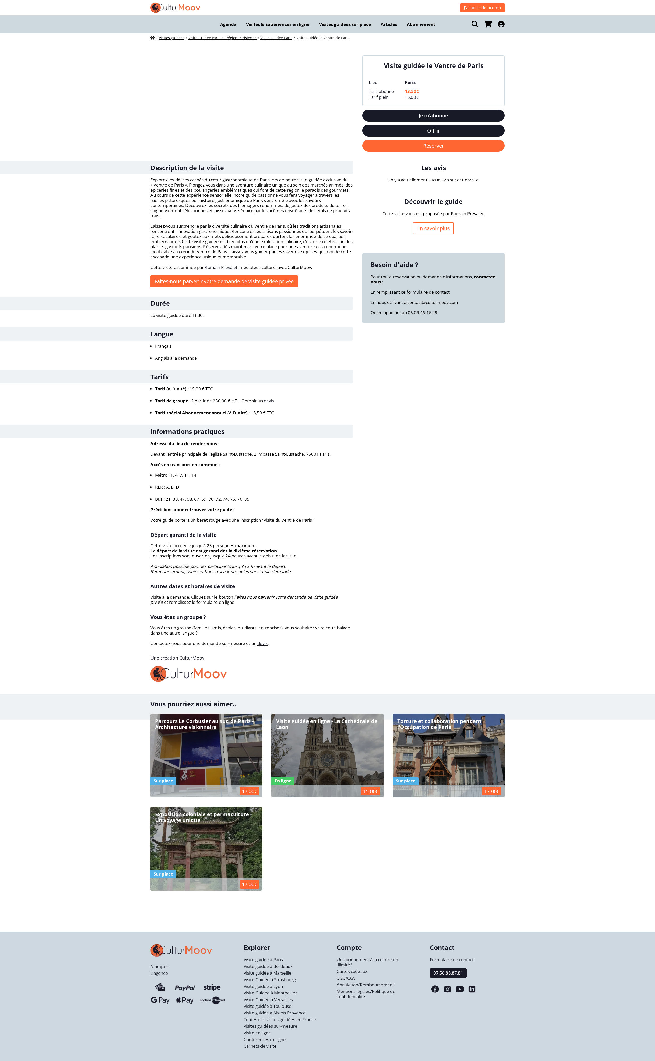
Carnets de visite (260, 1046)
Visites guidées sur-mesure (270, 1026)
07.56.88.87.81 (448, 973)
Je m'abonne (433, 115)
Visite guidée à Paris (263, 959)
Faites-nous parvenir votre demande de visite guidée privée (224, 281)
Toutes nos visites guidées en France (280, 1019)
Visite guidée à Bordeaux (268, 966)
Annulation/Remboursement (365, 985)
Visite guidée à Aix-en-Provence (275, 1013)
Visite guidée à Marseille (267, 973)
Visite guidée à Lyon (263, 986)
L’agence (159, 973)
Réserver (433, 145)
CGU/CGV (346, 978)
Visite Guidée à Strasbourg (270, 979)
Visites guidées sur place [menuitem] (345, 24)
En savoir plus (433, 228)
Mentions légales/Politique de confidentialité (366, 993)
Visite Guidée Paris (276, 37)
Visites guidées (171, 37)
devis (269, 401)
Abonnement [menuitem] (421, 24)
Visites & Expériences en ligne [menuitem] (277, 24)
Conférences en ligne (265, 1039)
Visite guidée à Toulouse (267, 1006)
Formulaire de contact (452, 959)
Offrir (433, 130)
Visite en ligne (257, 1033)
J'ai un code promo (482, 7)
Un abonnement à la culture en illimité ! (367, 962)
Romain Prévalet (221, 267)
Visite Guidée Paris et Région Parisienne (222, 37)
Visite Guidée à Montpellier (270, 993)
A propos (159, 966)
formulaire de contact (428, 292)
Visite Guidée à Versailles (268, 999)
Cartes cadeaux (352, 971)
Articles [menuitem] (389, 24)
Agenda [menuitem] (228, 24)
